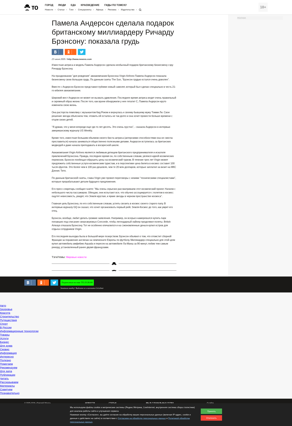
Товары (5, 334)
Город (49, 5)
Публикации (7, 374)
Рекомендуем (8, 367)
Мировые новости (76, 257)
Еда (73, 5)
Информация (8, 353)
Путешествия (8, 320)
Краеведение (90, 5)
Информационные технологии (19, 331)
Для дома (6, 345)
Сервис (4, 349)
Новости (49, 9)
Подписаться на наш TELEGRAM (77, 282)
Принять (211, 411)
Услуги (4, 338)
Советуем (6, 389)
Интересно (7, 356)
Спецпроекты (84, 9)
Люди (62, 5)
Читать (4, 378)
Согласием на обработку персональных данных (142, 418)
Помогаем (6, 364)
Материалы (7, 385)
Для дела (6, 371)
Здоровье (6, 309)
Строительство (9, 316)
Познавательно (9, 393)
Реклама (112, 9)
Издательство (127, 9)
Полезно (5, 360)
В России (6, 327)
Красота (5, 312)
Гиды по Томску (115, 5)
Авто (3, 305)
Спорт (4, 323)
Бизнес (4, 342)
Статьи (61, 9)
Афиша (99, 9)
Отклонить (211, 418)
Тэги (71, 9)
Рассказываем (9, 382)
